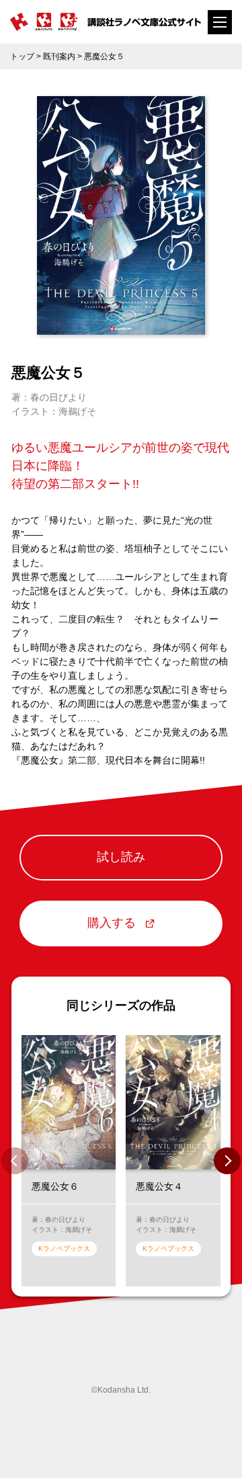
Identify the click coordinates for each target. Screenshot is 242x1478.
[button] (227, 1160)
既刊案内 (59, 56)
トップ (22, 56)
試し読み (121, 857)
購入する (111, 923)
